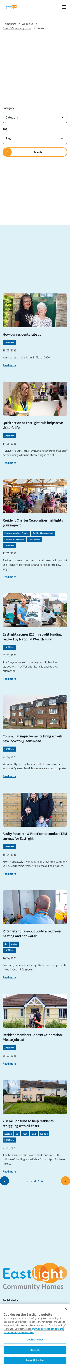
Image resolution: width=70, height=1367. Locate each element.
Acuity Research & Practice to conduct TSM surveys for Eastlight (35, 836)
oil (17, 1133)
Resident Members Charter (16, 533)
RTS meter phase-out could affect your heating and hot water (32, 933)
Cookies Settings (35, 1339)
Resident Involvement (14, 539)
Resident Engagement (43, 533)
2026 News (9, 342)
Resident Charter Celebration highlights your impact (33, 522)
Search (38, 152)
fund (34, 1133)
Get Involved (34, 539)
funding (44, 1133)
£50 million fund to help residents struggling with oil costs (28, 1123)
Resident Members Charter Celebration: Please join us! (32, 1037)
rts (5, 944)
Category (8, 108)
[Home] (16, 7)
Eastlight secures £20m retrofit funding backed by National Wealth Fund (32, 636)
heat (25, 1133)
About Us (27, 24)
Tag (5, 129)
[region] (35, 1335)
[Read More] (35, 310)
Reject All (35, 1350)
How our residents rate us (22, 334)
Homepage (9, 24)
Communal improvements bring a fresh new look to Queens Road (32, 738)
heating (8, 1133)
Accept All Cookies (35, 1360)
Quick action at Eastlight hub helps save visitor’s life (33, 425)
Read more (9, 365)
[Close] (66, 1309)
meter (14, 944)
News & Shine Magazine (17, 28)
